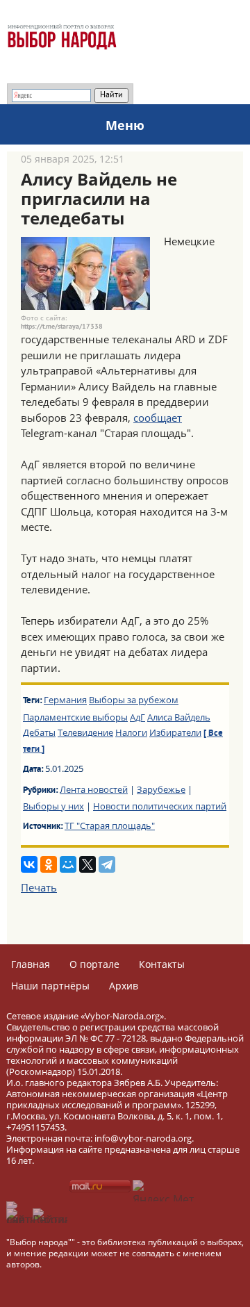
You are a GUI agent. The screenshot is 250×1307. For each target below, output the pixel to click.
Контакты (162, 964)
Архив (123, 985)
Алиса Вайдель (178, 717)
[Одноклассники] (48, 864)
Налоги (131, 732)
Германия (65, 699)
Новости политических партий (159, 806)
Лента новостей (94, 789)
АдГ (137, 717)
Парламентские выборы (75, 717)
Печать (39, 887)
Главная (30, 964)
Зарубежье (161, 789)
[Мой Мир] (68, 864)
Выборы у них (53, 806)
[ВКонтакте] (29, 864)
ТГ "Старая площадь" (110, 825)
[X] (87, 864)
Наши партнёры (50, 985)
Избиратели (175, 732)
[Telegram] (107, 864)
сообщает (157, 418)
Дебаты (39, 732)
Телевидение (85, 732)
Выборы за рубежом (133, 699)
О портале (94, 964)
